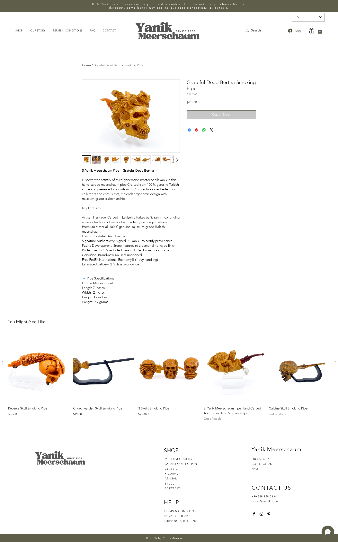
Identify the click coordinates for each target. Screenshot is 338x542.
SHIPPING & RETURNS (180, 521)
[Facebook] (254, 513)
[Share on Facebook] (189, 130)
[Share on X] (211, 130)
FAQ (255, 468)
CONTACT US (262, 464)
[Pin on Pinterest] (196, 130)
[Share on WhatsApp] (204, 130)
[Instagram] (261, 513)
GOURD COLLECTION (181, 464)
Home (86, 65)
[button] (320, 31)
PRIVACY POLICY (177, 516)
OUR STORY (260, 459)
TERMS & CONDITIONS (181, 511)
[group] (169, 376)
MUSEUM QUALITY (179, 459)
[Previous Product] (2, 362)
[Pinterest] (268, 513)
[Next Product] (335, 362)
